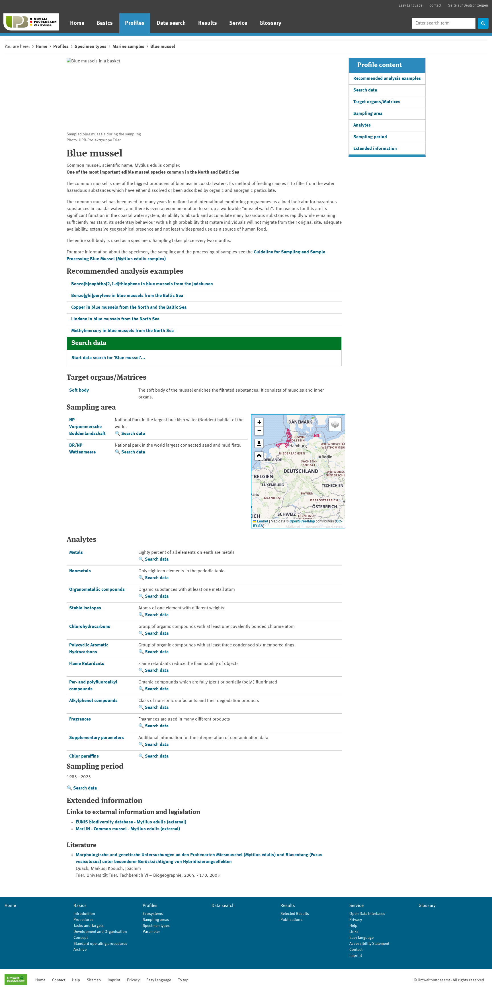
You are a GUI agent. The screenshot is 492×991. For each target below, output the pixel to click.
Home (77, 23)
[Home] (31, 21)
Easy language (361, 938)
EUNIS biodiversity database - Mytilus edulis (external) (131, 822)
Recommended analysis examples (387, 78)
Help (353, 926)
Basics (105, 23)
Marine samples (128, 46)
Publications (291, 920)
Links (353, 932)
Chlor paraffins (84, 756)
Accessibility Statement (369, 944)
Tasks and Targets (88, 926)
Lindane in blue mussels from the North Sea (115, 319)
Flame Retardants (86, 664)
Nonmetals (80, 571)
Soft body (79, 390)
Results (207, 23)
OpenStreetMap (302, 521)
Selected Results (294, 914)
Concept (80, 938)
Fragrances (80, 719)
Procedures (83, 920)
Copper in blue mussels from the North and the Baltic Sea (128, 307)
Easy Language (411, 5)
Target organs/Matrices (376, 102)
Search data (133, 434)
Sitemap (94, 980)
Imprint (355, 956)
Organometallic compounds (97, 589)
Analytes (362, 125)
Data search (171, 23)
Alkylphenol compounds (93, 701)
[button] (259, 422)
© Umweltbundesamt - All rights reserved (448, 980)
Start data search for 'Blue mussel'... (108, 358)
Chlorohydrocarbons (89, 626)
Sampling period (370, 137)
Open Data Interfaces (367, 914)
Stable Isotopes (85, 608)
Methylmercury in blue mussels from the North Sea (122, 331)
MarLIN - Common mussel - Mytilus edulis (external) (128, 829)
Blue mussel (162, 46)
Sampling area (367, 113)
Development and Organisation (100, 932)
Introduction (84, 914)
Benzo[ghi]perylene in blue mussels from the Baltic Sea (127, 296)
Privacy (355, 920)
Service (238, 23)
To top (183, 980)
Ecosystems (153, 914)
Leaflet (262, 521)
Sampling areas (156, 920)
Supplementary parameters (96, 738)
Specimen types (90, 46)
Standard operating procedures (100, 944)
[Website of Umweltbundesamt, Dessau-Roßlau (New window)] (16, 980)
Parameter (151, 932)
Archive (80, 950)
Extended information (375, 148)
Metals (76, 552)
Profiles (134, 23)
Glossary (270, 23)
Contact (435, 5)
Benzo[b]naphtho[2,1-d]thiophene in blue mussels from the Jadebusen (142, 284)
